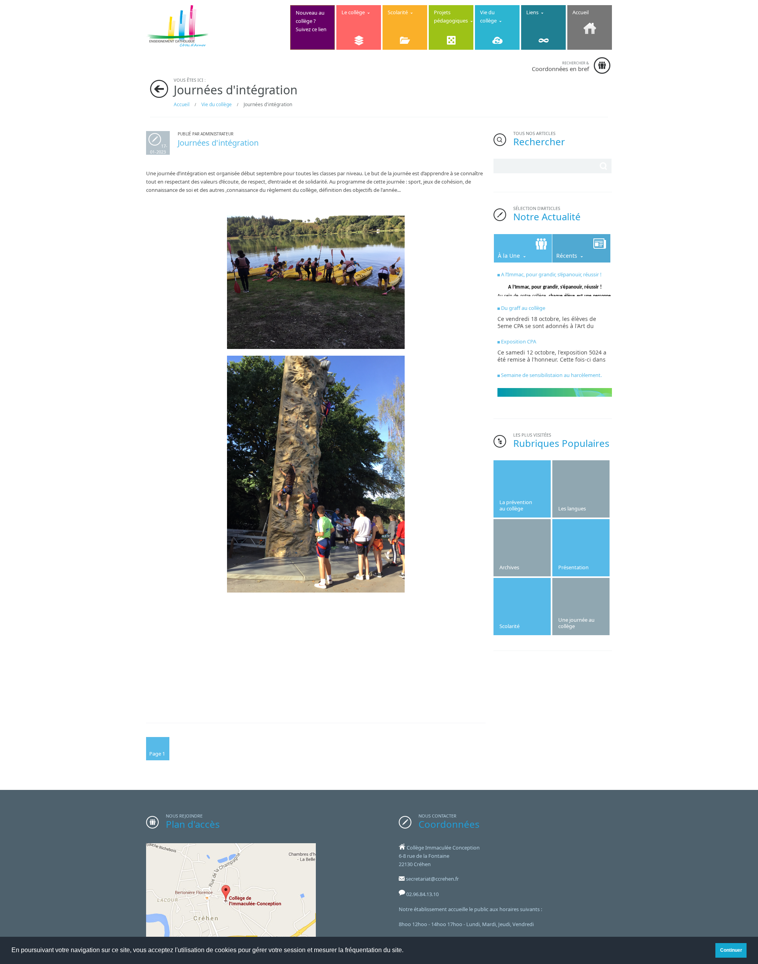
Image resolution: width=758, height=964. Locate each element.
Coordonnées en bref (560, 66)
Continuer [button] (731, 950)
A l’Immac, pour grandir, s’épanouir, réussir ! (551, 274)
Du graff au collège (523, 307)
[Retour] (159, 89)
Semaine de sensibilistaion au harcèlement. (551, 375)
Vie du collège (216, 104)
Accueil (182, 104)
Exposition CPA (518, 341)
